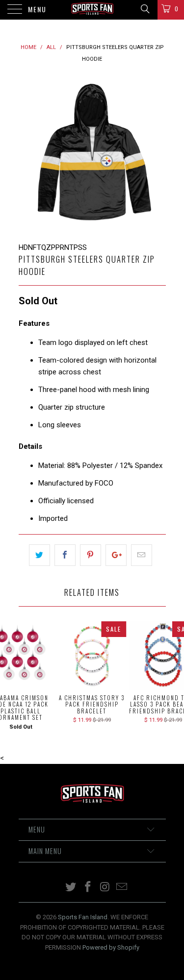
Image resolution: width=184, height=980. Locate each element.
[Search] (144, 9)
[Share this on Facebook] (65, 555)
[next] (156, 153)
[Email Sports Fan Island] (122, 888)
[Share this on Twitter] (39, 555)
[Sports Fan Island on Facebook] (87, 888)
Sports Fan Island (82, 917)
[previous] (28, 153)
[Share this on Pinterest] (90, 555)
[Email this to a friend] (141, 555)
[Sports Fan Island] (92, 10)
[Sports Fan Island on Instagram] (105, 888)
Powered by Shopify (110, 947)
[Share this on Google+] (116, 555)
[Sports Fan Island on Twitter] (71, 888)
